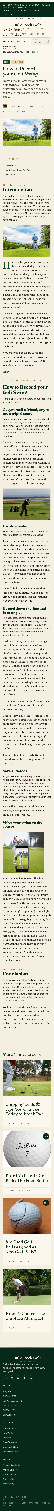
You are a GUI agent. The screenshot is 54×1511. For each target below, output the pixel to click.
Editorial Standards (11, 1465)
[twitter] (18, 1377)
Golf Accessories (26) (13, 1401)
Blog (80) (7, 1391)
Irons (18, 30)
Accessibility (8, 1484)
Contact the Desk (11, 1451)
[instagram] (11, 1377)
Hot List (7, 30)
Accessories (18, 41)
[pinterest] (24, 1377)
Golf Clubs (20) (10, 1405)
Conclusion (10, 174)
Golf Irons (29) (9, 1396)
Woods (7, 36)
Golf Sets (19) (9, 1410)
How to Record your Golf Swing (18, 170)
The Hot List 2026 (13, 10)
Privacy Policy (9, 1474)
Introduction (10, 166)
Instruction (9, 47)
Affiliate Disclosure (11, 1470)
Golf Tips (7, 1438)
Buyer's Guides (11, 52)
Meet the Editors (10, 1447)
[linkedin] (30, 1377)
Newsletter (9, 15)
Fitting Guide (31, 10)
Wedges (18, 36)
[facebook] (5, 1377)
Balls (6, 41)
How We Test (9, 1433)
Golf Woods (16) (10, 1415)
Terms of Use (9, 1479)
